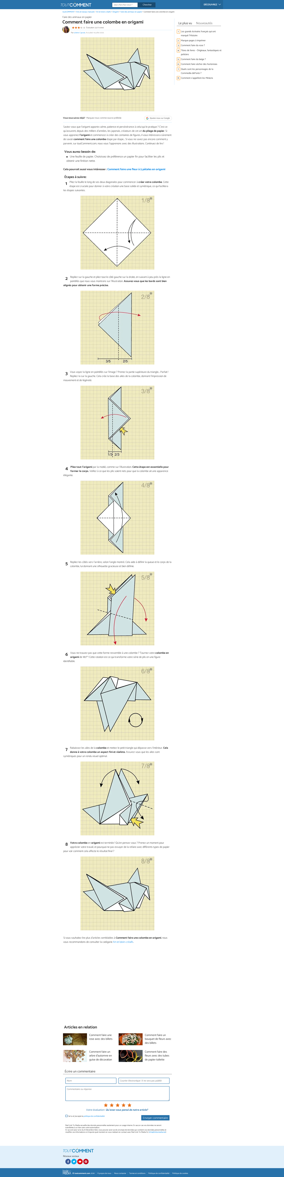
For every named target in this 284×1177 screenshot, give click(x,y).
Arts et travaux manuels (85, 11)
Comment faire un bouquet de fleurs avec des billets (158, 1039)
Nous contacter (120, 1173)
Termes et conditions (137, 1173)
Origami (115, 11)
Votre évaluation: (95, 1110)
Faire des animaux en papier (131, 11)
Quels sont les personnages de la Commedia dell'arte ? (197, 71)
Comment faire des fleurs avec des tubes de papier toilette (157, 1056)
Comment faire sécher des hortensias (199, 64)
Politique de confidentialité (158, 1173)
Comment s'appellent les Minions (197, 78)
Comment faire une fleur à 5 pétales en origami (136, 169)
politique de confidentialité (94, 1116)
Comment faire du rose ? (193, 45)
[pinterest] (86, 1161)
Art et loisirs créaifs (103, 11)
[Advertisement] (117, 984)
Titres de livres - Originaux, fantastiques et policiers (201, 52)
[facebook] (68, 1161)
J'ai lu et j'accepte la (86, 1116)
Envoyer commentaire (155, 1118)
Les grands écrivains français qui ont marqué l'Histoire (198, 34)
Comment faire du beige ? (193, 59)
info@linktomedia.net (157, 1132)
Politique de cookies (180, 1173)
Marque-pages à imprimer (193, 41)
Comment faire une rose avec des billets (100, 1037)
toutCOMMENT (69, 11)
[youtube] (80, 1161)
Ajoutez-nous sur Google (159, 118)
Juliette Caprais (79, 32)
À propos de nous (104, 1173)
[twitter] (74, 1161)
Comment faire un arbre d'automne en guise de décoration (100, 1056)
